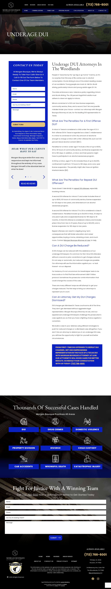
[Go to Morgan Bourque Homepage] (11, 7)
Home (26, 10)
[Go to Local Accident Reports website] (15, 568)
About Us (91, 10)
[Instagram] (98, 578)
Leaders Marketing (65, 582)
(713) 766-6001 (77, 364)
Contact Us (102, 10)
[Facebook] (93, 578)
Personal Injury (64, 10)
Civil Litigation (79, 10)
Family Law (50, 10)
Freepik (65, 584)
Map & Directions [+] (95, 573)
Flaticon (63, 585)
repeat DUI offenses (81, 188)
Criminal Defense (37, 10)
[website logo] (15, 555)
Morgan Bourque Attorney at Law (77, 240)
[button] (13, 177)
